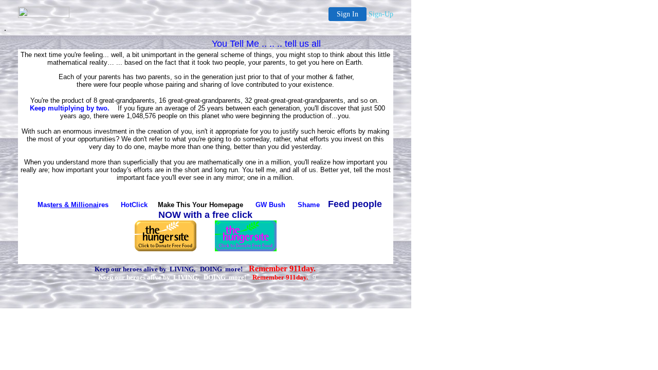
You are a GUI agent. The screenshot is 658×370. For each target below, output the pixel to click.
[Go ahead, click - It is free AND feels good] (165, 248)
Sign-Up (381, 14)
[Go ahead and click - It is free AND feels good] (246, 248)
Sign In (347, 14)
